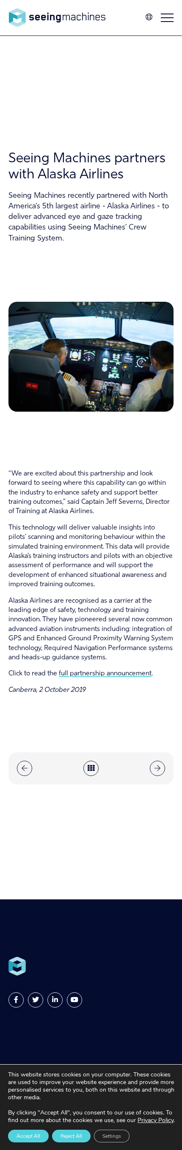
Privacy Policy (156, 1120)
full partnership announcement (105, 673)
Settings (111, 1136)
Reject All (71, 1136)
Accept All (28, 1136)
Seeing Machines (57, 17)
